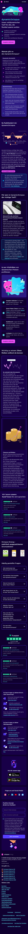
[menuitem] (24, 1)
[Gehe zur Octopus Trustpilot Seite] (14, 639)
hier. (4, 751)
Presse (4, 891)
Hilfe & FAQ (5, 896)
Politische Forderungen (9, 904)
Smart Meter (5, 905)
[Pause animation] (14, 763)
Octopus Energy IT (9, 874)
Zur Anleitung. (15, 186)
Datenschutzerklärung (9, 915)
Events (4, 893)
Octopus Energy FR (9, 873)
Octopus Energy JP (9, 876)
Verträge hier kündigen (20, 923)
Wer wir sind (5, 889)
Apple (19, 256)
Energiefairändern (7, 900)
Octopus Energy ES (9, 871)
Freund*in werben (7, 898)
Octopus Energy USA (9, 880)
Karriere (4, 886)
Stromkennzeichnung (7, 923)
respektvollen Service (9, 715)
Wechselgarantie (7, 902)
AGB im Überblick (20, 915)
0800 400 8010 (12, 700)
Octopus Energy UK (9, 869)
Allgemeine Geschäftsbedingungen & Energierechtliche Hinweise (11, 919)
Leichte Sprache (6, 907)
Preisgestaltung (6, 895)
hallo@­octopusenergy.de (15, 704)
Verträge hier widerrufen (14, 926)
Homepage (10, 912)
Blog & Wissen (6, 888)
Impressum (18, 912)
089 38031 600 (12, 730)
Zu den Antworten (14, 709)
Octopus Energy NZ (9, 878)
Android (7, 258)
